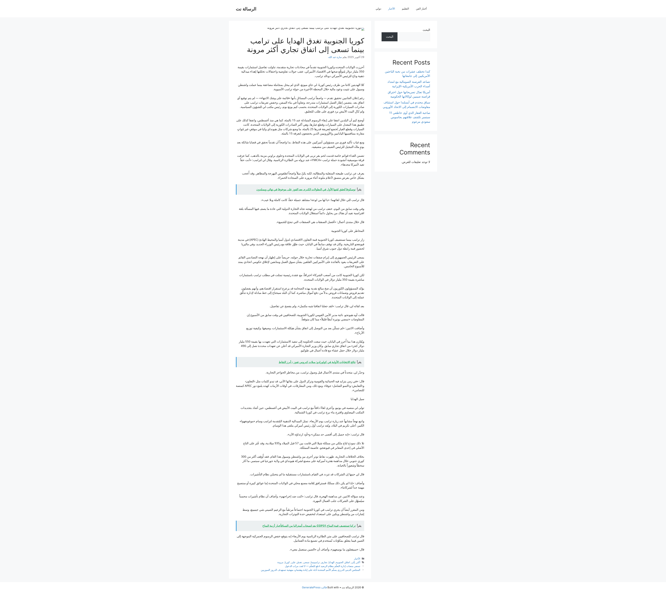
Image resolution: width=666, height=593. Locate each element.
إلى (353, 562)
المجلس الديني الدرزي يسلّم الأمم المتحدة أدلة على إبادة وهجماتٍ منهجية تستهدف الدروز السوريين (310, 569)
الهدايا (331, 562)
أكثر (358, 562)
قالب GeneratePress (314, 587)
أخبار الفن (421, 8)
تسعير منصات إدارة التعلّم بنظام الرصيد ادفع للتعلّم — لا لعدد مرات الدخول (322, 566)
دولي (378, 8)
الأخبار (391, 8)
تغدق (299, 562)
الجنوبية (339, 562)
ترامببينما (315, 562)
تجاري (324, 562)
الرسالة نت (246, 9)
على (293, 562)
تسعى (306, 562)
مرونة (280, 562)
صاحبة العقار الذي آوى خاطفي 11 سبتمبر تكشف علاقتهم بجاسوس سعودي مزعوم (409, 117)
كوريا (287, 562)
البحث (426, 30)
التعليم (405, 8)
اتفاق (347, 562)
